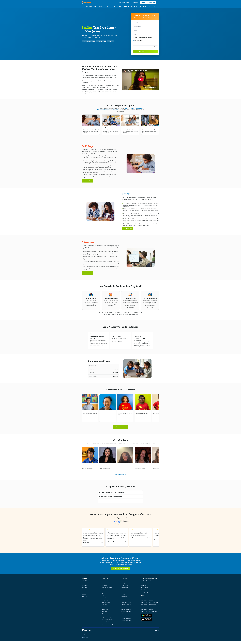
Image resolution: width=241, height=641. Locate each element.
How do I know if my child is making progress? (111, 496)
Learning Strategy (144, 592)
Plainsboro (140, 108)
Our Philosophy (104, 585)
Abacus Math (89, 6)
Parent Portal (104, 611)
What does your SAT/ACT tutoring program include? (113, 492)
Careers (83, 592)
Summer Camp (126, 6)
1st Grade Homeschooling (126, 604)
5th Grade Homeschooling (126, 613)
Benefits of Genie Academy (107, 587)
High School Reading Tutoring (107, 621)
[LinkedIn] (158, 630)
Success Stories (142, 6)
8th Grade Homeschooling (126, 620)
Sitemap (103, 613)
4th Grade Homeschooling (126, 611)
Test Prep (119, 6)
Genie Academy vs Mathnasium (147, 600)
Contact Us (84, 589)
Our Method (104, 583)
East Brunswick (128, 108)
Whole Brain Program (145, 583)
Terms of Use (84, 598)
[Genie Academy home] (86, 2)
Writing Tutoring (125, 585)
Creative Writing (125, 587)
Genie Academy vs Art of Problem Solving (149, 611)
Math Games (104, 604)
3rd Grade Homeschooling (126, 609)
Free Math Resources (106, 600)
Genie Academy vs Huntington (147, 609)
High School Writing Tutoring (107, 624)
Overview (103, 580)
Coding (113, 6)
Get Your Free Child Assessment (120, 568)
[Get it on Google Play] (146, 615)
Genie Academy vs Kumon (146, 597)
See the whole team (119, 474)
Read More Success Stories (120, 427)
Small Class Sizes (144, 587)
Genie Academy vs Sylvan (146, 606)
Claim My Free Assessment (145, 51)
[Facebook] (156, 630)
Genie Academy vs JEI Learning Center (148, 604)
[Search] (155, 6)
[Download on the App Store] (146, 619)
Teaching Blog (104, 597)
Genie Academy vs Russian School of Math (149, 602)
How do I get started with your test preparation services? (114, 501)
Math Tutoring (124, 580)
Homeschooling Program (126, 602)
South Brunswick (115, 109)
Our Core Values (85, 580)
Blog (102, 595)
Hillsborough (135, 108)
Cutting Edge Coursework (146, 589)
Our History (84, 583)
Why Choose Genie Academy (146, 580)
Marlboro (99, 109)
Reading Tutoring (125, 583)
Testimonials (84, 587)
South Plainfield (106, 109)
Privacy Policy (84, 596)
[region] (120, 408)
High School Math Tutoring (107, 619)
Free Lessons (134, 6)
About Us (150, 6)
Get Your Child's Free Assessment (148, 2)
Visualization (143, 585)
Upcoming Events (105, 609)
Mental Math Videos (106, 602)
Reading (101, 6)
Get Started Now (87, 180)
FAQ (102, 593)
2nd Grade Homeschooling (127, 606)
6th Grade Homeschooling (126, 615)
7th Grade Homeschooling (126, 618)
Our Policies (84, 594)
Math (95, 6)
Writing (107, 6)
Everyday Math (105, 606)
